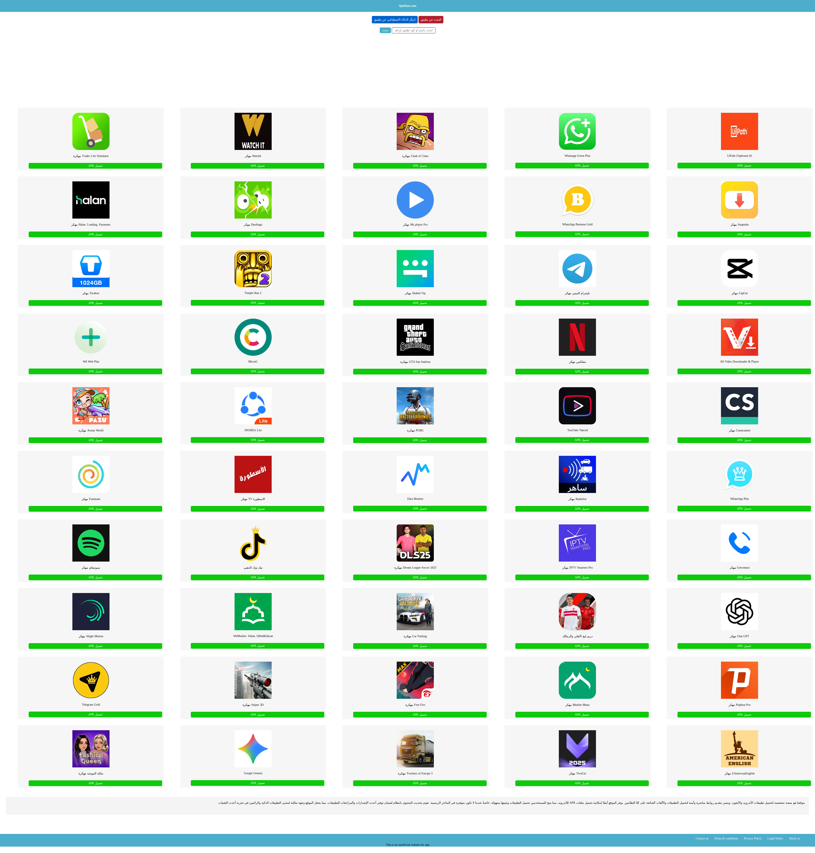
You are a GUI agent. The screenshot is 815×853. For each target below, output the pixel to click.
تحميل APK (744, 165)
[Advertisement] (407, 69)
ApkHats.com (407, 5)
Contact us (702, 838)
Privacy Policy (753, 838)
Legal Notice (775, 838)
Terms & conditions (726, 838)
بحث (385, 30)
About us (794, 838)
